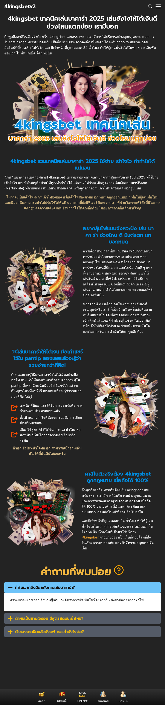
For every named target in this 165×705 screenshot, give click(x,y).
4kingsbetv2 (20, 6)
